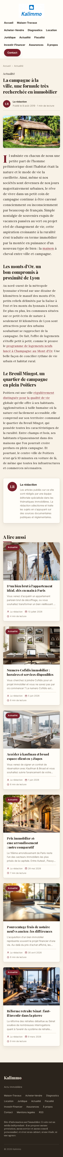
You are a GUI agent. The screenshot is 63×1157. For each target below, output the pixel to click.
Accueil (8, 22)
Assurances (36, 44)
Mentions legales (26, 1112)
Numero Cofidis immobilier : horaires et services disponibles (30, 672)
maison (48, 248)
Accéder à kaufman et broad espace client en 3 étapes (28, 756)
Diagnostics (35, 30)
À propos (52, 44)
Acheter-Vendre (14, 30)
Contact (12, 52)
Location (51, 30)
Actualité (25, 37)
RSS (41, 1112)
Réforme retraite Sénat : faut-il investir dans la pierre (29, 1013)
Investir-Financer (14, 44)
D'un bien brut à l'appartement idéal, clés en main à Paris (29, 588)
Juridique (10, 37)
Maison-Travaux (27, 22)
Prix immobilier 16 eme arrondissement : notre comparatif (22, 842)
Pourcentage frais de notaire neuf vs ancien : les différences (29, 929)
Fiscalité (39, 37)
